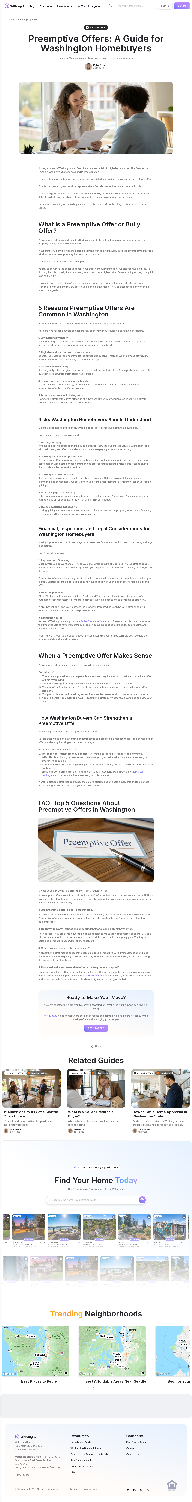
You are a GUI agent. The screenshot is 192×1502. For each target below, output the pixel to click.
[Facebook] (134, 1490)
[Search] (111, 6)
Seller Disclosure (90, 621)
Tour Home (45, 6)
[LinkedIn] (128, 1490)
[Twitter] (141, 1490)
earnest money (94, 975)
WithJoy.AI (50, 1015)
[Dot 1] (93, 1387)
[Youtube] (148, 1490)
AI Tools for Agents (89, 6)
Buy (32, 6)
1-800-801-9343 (24, 1474)
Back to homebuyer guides (23, 19)
